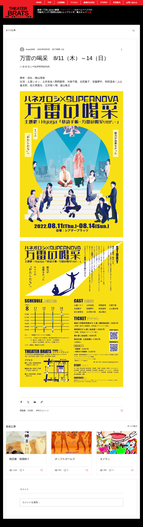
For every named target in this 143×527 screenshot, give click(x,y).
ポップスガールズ (65, 459)
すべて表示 (132, 426)
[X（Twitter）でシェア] (28, 402)
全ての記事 (11, 30)
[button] (133, 30)
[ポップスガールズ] (71, 442)
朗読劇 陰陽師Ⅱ (19, 459)
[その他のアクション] (121, 49)
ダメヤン (105, 459)
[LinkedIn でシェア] (35, 402)
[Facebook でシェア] (21, 402)
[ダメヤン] (117, 442)
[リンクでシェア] (41, 402)
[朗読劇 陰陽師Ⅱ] (26, 442)
